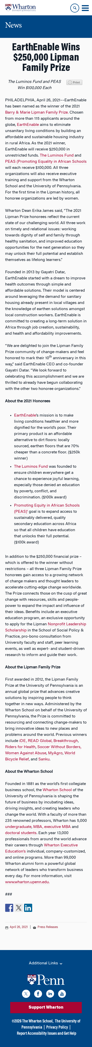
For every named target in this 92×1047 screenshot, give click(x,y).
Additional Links (44, 963)
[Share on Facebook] (9, 908)
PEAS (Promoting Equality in (31, 162)
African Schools (72, 162)
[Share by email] (37, 908)
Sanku (44, 759)
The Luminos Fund (57, 156)
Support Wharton (46, 1008)
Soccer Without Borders (58, 747)
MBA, (38, 827)
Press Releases (48, 927)
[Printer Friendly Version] (75, 82)
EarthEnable (28, 125)
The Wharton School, (37, 1021)
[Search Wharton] (74, 8)
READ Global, (40, 741)
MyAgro (55, 753)
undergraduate (18, 827)
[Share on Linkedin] (28, 908)
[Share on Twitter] (19, 908)
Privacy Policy (57, 1028)
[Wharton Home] (20, 8)
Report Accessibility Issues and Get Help (46, 1034)
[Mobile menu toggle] (85, 8)
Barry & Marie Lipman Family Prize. (36, 113)
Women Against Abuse (25, 753)
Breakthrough (65, 741)
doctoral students (21, 833)
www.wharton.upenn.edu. (27, 882)
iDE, (23, 741)
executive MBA (58, 827)
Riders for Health (20, 747)
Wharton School (58, 790)
